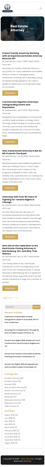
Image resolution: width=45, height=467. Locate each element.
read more (10, 93)
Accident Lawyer (11, 381)
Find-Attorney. (27, 458)
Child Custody (10, 406)
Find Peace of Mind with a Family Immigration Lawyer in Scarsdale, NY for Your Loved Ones (21, 320)
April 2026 (8, 424)
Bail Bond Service (11, 394)
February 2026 (10, 430)
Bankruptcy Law (11, 403)
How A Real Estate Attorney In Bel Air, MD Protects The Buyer (22, 152)
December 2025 (11, 434)
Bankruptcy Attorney (13, 400)
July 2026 (8, 418)
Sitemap (27, 461)
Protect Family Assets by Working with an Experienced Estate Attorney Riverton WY (22, 56)
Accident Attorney (12, 378)
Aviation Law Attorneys (14, 390)
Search (36, 307)
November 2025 (11, 437)
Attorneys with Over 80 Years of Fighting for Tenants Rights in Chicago (19, 199)
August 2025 (10, 443)
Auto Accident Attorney (14, 387)
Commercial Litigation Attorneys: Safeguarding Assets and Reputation (20, 104)
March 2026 (9, 427)
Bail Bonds (9, 397)
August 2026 (10, 415)
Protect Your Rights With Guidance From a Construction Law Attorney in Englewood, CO (22, 343)
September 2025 (11, 440)
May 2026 (8, 421)
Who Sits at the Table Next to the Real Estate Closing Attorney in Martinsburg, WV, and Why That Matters (20, 249)
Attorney (8, 384)
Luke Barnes (10, 61)
